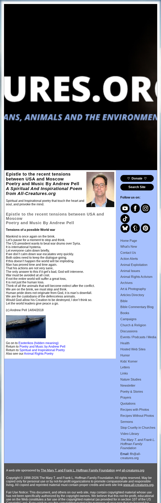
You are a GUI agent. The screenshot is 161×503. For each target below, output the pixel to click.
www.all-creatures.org (138, 485)
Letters (125, 367)
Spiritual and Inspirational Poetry (42, 350)
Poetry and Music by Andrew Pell (42, 346)
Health (125, 343)
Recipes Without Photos (137, 415)
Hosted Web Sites (132, 349)
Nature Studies (130, 379)
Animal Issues (130, 271)
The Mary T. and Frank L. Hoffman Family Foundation (78, 470)
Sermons (126, 421)
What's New (128, 246)
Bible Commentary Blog (137, 307)
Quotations (127, 403)
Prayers (125, 397)
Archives (126, 283)
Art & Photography (133, 289)
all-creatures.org (133, 470)
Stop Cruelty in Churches (137, 427)
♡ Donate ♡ (137, 178)
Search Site (136, 187)
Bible (124, 301)
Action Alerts (129, 258)
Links (124, 373)
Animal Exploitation (133, 264)
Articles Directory (132, 295)
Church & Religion (133, 325)
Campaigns (128, 319)
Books (124, 313)
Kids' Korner (128, 361)
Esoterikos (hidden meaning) (38, 343)
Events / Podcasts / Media (138, 337)
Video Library (129, 433)
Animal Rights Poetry (38, 353)
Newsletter (127, 385)
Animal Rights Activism (136, 276)
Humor (125, 355)
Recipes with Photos (134, 409)
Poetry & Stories (131, 391)
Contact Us (128, 252)
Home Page (128, 240)
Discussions (128, 331)
